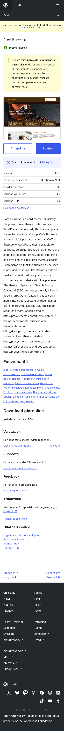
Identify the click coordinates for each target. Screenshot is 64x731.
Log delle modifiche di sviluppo (21, 535)
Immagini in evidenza (27, 383)
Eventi (38, 627)
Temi (6, 15)
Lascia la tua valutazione (17, 445)
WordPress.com (15, 651)
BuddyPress (12, 669)
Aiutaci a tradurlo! (32, 27)
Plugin (37, 604)
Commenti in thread (35, 396)
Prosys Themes (18, 47)
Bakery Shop (48, 162)
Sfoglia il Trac (11, 543)
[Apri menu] (58, 5)
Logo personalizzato (32, 374)
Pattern (38, 610)
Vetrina (38, 592)
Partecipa (40, 622)
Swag (39, 640)
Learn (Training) (13, 622)
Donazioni (42, 633)
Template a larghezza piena (28, 387)
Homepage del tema (15, 207)
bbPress (10, 663)
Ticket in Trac (11, 547)
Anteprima (18, 148)
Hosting (8, 604)
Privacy (8, 610)
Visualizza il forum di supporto (20, 468)
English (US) (10, 511)
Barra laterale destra (44, 392)
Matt (8, 657)
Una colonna (52, 387)
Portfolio (8, 392)
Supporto (9, 627)
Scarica (48, 148)
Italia (14, 684)
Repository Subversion (16, 539)
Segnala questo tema (15, 490)
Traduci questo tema (15, 518)
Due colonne (27, 401)
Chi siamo (9, 592)
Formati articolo (23, 392)
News (7, 598)
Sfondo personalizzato (23, 369)
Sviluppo (8, 633)
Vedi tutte (55, 445)
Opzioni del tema (13, 396)
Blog (6, 369)
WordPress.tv (13, 640)
